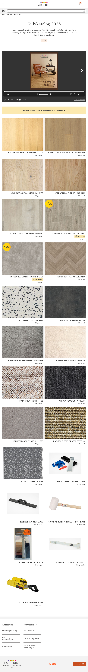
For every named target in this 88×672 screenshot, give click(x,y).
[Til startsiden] (44, 4)
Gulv (44, 41)
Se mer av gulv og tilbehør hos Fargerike (43, 110)
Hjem (3, 15)
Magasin (9, 15)
